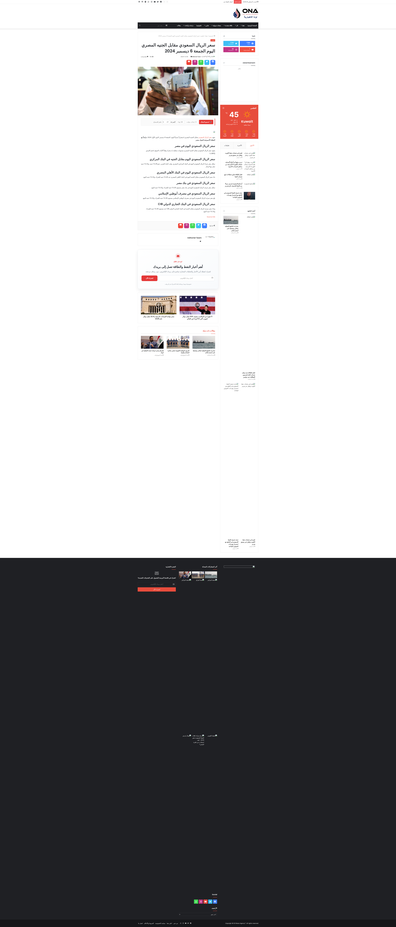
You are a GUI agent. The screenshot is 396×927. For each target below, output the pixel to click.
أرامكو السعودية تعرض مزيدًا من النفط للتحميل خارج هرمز (233, 185)
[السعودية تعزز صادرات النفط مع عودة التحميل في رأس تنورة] (198, 740)
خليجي (202, 36)
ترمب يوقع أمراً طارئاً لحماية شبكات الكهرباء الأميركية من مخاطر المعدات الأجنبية (233, 164)
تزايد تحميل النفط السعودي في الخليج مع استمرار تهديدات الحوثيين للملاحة (233, 195)
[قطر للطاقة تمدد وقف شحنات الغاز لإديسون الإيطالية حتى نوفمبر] (247, 293)
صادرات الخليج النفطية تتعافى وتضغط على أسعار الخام (204, 352)
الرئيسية (211, 36)
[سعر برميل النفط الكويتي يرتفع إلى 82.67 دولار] (211, 738)
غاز (237, 25)
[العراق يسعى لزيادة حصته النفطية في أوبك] (152, 342)
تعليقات (226, 145)
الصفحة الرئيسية (252, 25)
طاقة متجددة (228, 25)
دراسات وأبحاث (189, 25)
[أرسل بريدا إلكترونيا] (191, 56)
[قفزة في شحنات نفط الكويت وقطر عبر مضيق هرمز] (249, 156)
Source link (211, 217)
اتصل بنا (140, 923)
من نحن (175, 923)
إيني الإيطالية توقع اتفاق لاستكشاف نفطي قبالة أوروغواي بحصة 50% (213, 2)
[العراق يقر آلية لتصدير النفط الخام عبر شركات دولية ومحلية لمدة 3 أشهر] (185, 656)
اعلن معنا (169, 923)
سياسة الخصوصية (160, 923)
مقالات (179, 25)
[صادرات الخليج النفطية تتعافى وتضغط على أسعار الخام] (203, 342)
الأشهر (252, 145)
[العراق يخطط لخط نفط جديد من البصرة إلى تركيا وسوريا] (211, 656)
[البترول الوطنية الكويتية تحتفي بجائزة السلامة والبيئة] (178, 342)
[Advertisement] (239, 83)
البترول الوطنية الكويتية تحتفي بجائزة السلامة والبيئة (178, 352)
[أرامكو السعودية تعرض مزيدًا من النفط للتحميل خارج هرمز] (249, 186)
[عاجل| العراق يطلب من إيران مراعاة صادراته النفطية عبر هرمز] (198, 656)
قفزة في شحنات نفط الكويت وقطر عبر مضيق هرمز (233, 154)
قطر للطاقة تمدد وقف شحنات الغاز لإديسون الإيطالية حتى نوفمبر (248, 375)
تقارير (207, 25)
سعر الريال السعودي (205, 137)
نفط (243, 25)
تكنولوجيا (199, 25)
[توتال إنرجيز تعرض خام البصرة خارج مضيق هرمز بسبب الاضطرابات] (185, 812)
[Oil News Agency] (245, 13)
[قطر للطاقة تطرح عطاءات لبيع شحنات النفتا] (249, 177)
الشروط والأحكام (149, 923)
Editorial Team (196, 56)
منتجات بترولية (217, 25)
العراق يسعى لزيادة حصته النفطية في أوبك (152, 352)
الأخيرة (239, 145)
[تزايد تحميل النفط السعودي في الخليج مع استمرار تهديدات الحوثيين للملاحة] (249, 196)
